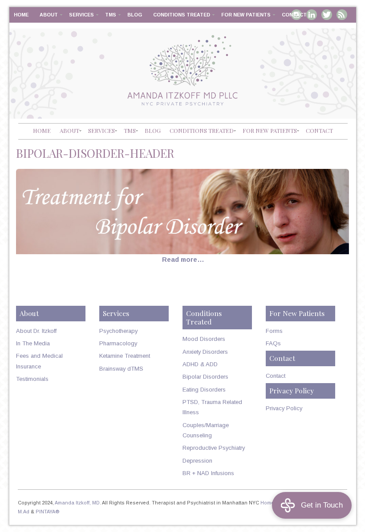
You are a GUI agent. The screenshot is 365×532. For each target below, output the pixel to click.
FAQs (273, 343)
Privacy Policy (284, 408)
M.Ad (23, 511)
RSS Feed (342, 14)
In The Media (33, 343)
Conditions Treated (181, 14)
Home (21, 14)
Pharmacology (118, 343)
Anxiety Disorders (205, 351)
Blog (134, 14)
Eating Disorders (204, 389)
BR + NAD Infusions (208, 473)
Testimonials (32, 379)
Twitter (326, 14)
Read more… (183, 259)
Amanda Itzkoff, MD (77, 502)
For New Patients (246, 14)
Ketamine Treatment (124, 355)
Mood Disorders (203, 339)
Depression (197, 460)
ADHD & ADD (200, 364)
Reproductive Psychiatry (213, 447)
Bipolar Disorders (205, 376)
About (49, 14)
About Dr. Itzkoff (36, 331)
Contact (294, 14)
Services (81, 14)
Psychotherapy (118, 331)
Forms (274, 331)
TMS (110, 14)
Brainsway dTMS (121, 368)
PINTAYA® (48, 511)
